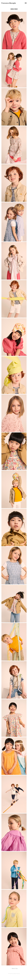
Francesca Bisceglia (8, 3)
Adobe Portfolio (16, 973)
